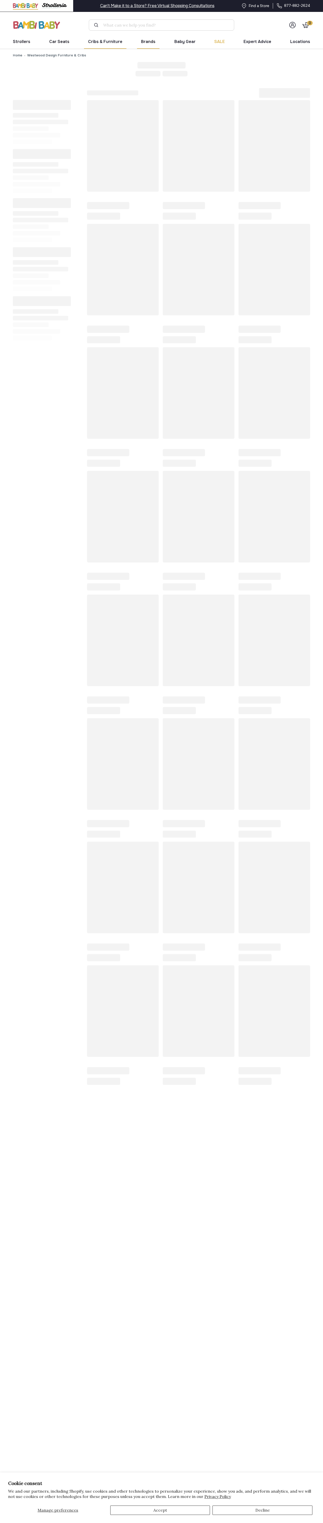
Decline (262, 1510)
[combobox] (163, 25)
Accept (160, 1510)
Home (17, 55)
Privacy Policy (217, 1496)
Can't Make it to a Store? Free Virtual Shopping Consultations (157, 5)
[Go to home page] (37, 25)
